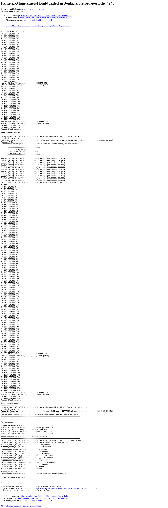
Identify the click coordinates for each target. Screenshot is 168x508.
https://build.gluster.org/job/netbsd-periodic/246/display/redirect (38, 26)
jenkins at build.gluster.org (34, 9)
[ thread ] (32, 20)
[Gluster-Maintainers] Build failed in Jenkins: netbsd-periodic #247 (43, 18)
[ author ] (48, 20)
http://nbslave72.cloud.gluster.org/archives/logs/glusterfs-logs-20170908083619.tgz (58, 488)
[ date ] (25, 20)
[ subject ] (40, 20)
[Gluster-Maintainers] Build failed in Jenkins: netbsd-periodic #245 (46, 15)
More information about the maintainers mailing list (21, 506)
